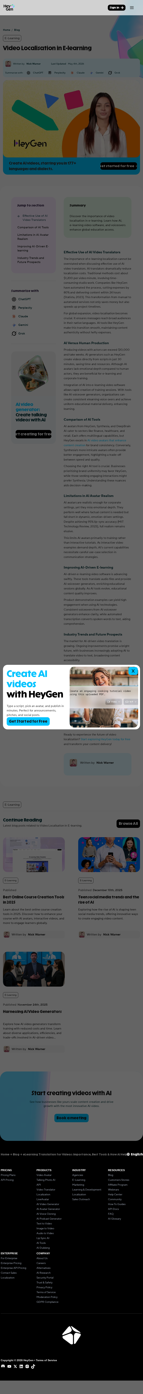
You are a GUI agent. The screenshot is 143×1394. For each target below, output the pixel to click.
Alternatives (43, 1268)
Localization (43, 1194)
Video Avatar (44, 1175)
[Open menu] (132, 7)
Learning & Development (86, 1189)
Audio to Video (45, 1233)
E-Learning (78, 1180)
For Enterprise (9, 1258)
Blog (110, 1175)
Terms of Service (46, 1292)
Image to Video (45, 1228)
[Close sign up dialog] (133, 671)
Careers (41, 1263)
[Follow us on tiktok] (33, 1366)
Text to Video (44, 1223)
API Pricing (7, 1180)
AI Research (43, 1273)
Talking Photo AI (45, 1180)
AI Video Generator (47, 1204)
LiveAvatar (42, 1199)
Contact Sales (9, 1273)
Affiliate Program (118, 1185)
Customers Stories (118, 1180)
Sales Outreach (81, 1199)
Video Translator (45, 1189)
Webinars (113, 1189)
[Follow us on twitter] (15, 1366)
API (38, 1185)
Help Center (115, 1194)
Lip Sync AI (42, 1238)
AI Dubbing (43, 1248)
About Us (41, 1258)
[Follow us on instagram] (27, 1366)
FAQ (111, 1214)
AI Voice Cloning (46, 1214)
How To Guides (116, 1204)
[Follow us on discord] (3, 1366)
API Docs (113, 1209)
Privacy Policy (44, 1287)
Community (115, 1199)
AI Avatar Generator (48, 1209)
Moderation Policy (47, 1297)
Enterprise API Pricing (13, 1268)
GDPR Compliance (47, 1302)
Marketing (78, 1185)
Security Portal (44, 1277)
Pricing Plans (8, 1175)
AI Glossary (114, 1219)
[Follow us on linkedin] (21, 1366)
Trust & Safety (44, 1282)
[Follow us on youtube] (9, 1366)
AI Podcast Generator (49, 1219)
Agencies (77, 1175)
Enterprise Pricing (11, 1263)
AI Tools (41, 1243)
